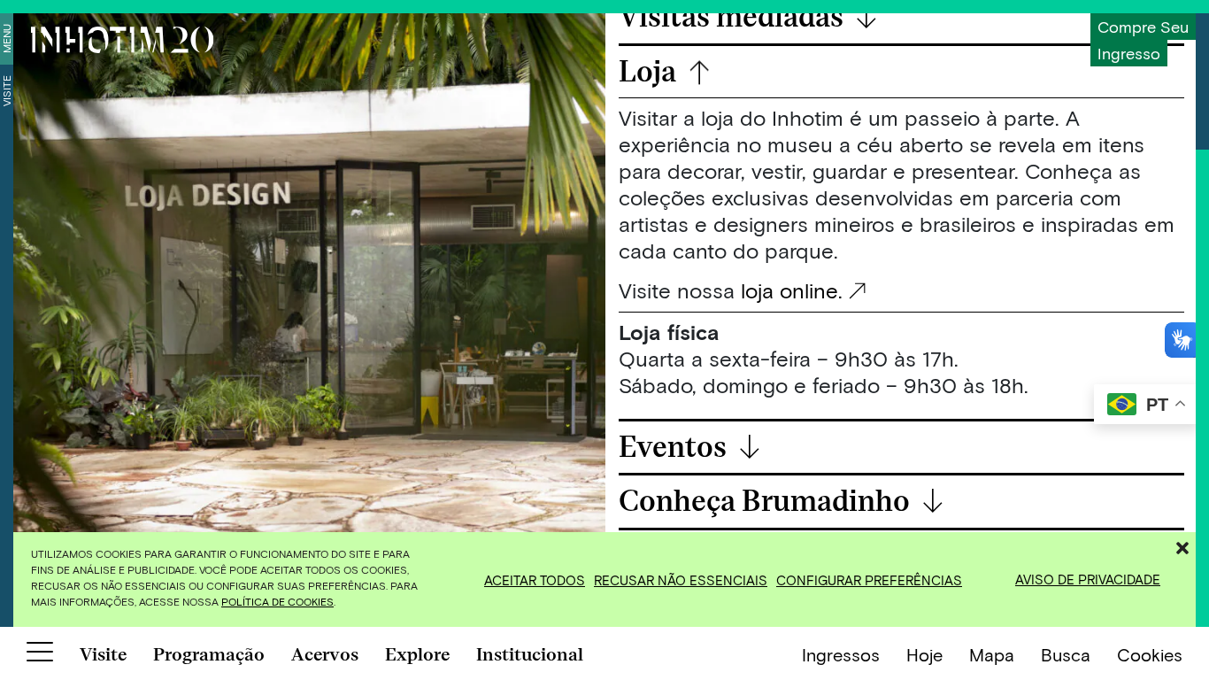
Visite (6, 90)
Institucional (529, 654)
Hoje (924, 654)
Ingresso (1128, 53)
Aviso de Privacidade (1087, 579)
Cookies (1149, 654)
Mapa (991, 654)
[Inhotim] (122, 40)
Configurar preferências (869, 580)
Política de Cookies (277, 601)
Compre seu (1143, 26)
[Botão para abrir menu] (39, 655)
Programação (209, 654)
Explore (417, 654)
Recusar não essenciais (680, 580)
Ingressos (841, 654)
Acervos (324, 654)
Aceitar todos (534, 580)
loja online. (792, 290)
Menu (6, 38)
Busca (1065, 654)
